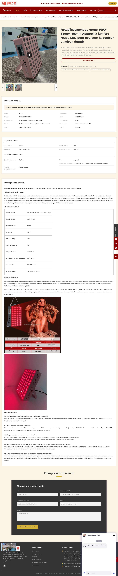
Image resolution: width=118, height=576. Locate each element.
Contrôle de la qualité (66, 10)
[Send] (113, 573)
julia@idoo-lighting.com (75, 3)
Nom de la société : (65, 491)
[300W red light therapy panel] (29, 55)
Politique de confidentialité (39, 562)
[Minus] (114, 535)
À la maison (7, 10)
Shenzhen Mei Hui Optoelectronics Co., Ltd (59, 573)
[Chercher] (115, 10)
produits (34, 556)
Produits (16, 10)
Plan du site (35, 565)
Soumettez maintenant (27, 527)
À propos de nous (36, 10)
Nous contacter (81, 10)
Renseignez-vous (88, 60)
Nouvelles (93, 10)
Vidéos (25, 10)
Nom (18, 491)
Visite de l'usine (50, 10)
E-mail (62, 500)
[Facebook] (4, 565)
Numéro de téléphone (23, 500)
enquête (112, 3)
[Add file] (84, 573)
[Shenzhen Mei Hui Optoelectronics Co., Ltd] (9, 3)
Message (19, 510)
